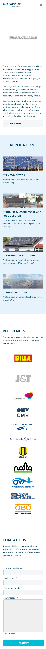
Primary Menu (41, 5)
